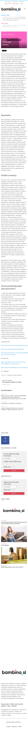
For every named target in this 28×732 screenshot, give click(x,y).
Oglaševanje (14, 726)
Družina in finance (7, 34)
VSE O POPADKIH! (5, 545)
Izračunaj (14, 470)
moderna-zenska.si (6, 713)
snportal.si (5, 711)
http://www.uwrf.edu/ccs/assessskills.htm (12, 349)
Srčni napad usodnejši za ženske (11, 382)
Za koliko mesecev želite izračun (12, 461)
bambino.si (18, 711)
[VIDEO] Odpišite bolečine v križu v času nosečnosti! (12, 567)
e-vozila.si (24, 713)
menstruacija (15, 1)
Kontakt (19, 726)
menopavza (21, 1)
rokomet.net (22, 709)
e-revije (21, 3)
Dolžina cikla (7, 467)
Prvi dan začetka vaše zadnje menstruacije (11, 455)
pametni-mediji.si (6, 715)
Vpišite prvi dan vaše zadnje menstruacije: (11, 483)
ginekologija (15, 3)
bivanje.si (11, 711)
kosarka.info (15, 709)
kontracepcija (7, 1)
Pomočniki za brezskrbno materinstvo (11, 403)
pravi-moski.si (16, 713)
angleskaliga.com (5, 709)
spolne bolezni (8, 3)
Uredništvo (8, 726)
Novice (12, 34)
